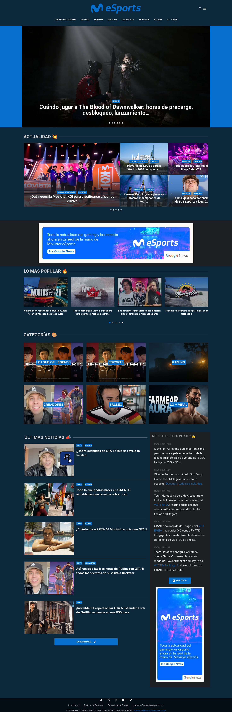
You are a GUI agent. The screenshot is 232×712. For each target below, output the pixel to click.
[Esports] (116, 362)
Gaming (98, 19)
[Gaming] (178, 362)
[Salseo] (116, 404)
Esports (84, 19)
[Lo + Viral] (178, 404)
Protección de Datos (118, 705)
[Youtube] (123, 699)
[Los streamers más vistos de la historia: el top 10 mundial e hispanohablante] (139, 292)
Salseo (158, 19)
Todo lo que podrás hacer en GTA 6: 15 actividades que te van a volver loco (103, 492)
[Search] (200, 8)
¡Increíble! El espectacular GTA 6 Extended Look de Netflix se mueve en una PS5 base (110, 610)
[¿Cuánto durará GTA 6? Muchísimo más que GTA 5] (49, 538)
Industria (144, 19)
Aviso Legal (73, 705)
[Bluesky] (131, 699)
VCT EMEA (161, 505)
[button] (28, 76)
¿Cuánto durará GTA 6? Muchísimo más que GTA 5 (111, 529)
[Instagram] (116, 699)
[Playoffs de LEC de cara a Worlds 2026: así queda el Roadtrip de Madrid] (144, 158)
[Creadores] (53, 404)
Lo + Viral (172, 19)
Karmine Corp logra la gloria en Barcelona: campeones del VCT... (144, 198)
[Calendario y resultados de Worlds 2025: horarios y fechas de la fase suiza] (46, 292)
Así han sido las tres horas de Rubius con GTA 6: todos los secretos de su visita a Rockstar (110, 570)
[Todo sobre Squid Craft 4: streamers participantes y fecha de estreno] (92, 292)
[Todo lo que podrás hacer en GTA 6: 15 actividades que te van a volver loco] (49, 499)
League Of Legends (65, 19)
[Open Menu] (204, 8)
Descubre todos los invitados (184, 483)
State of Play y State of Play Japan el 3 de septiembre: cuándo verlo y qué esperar (116, 110)
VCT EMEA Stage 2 (166, 565)
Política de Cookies (93, 705)
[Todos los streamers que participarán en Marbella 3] (186, 292)
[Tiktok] (101, 699)
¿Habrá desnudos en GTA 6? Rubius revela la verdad (108, 453)
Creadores (128, 19)
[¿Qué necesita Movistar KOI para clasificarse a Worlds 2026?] (72, 175)
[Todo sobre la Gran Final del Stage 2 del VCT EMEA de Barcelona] (192, 158)
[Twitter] (109, 699)
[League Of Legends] (53, 362)
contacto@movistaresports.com (148, 705)
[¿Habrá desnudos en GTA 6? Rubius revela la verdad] (49, 460)
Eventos (112, 19)
